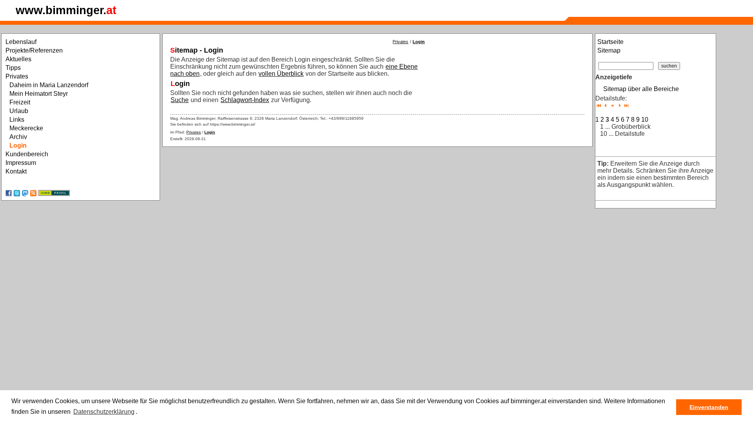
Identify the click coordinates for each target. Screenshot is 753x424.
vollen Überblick (281, 73)
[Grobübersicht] (598, 105)
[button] (140, 412)
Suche (180, 100)
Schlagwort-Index (244, 100)
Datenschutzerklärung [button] (104, 411)
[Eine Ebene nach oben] (612, 105)
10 (644, 119)
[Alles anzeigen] (626, 105)
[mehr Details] (619, 105)
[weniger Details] (606, 105)
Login (419, 41)
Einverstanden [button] (708, 407)
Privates (400, 41)
